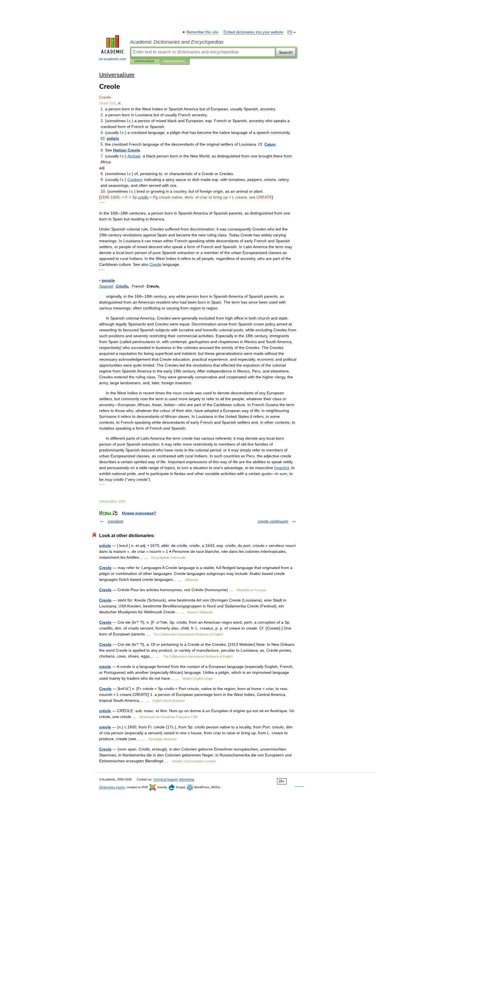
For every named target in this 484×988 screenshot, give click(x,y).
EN (289, 32)
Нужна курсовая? (139, 513)
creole (105, 666)
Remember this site (202, 32)
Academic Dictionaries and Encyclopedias (177, 42)
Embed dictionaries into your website (253, 32)
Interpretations (174, 61)
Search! (286, 52)
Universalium (144, 61)
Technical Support (165, 779)
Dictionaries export (112, 787)
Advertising (186, 779)
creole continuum (273, 521)
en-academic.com (112, 59)
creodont (115, 521)
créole (105, 545)
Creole (105, 567)
